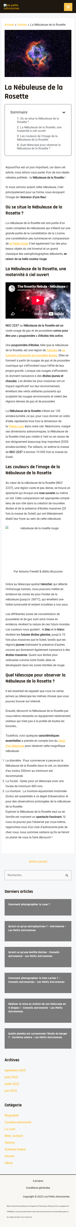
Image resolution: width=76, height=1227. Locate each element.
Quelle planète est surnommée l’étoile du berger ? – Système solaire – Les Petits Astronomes (37, 1035)
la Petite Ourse (18, 243)
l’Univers (51, 350)
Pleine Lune (16, 426)
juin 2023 (11, 1090)
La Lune (10, 1129)
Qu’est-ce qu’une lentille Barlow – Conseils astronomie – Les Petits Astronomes (33, 954)
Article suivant (38, 861)
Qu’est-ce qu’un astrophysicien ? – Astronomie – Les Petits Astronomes (37, 928)
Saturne (10, 1142)
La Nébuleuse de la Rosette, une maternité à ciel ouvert (39, 129)
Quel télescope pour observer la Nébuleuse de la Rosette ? (39, 146)
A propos (38, 1180)
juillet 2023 (12, 1084)
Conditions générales (38, 1187)
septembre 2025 (15, 1070)
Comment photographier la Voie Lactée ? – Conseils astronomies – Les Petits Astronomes (36, 980)
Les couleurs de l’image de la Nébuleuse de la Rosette (37, 137)
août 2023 (11, 1077)
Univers (9, 1156)
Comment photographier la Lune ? (29, 904)
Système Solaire (15, 1149)
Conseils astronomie (18, 1122)
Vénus (9, 1163)
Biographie (12, 1115)
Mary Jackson (14, 1136)
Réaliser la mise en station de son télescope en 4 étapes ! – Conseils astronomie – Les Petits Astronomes (37, 1007)
